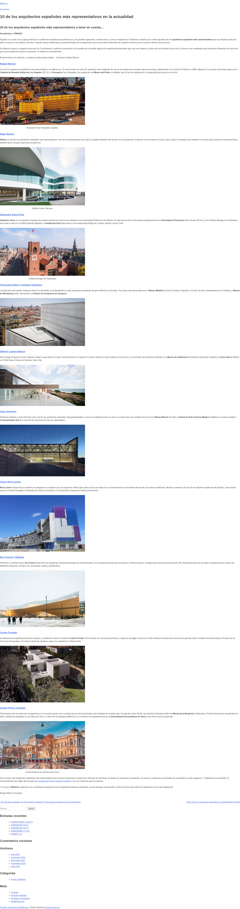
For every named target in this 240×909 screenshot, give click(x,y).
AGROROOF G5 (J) (19, 825)
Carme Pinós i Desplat (12, 708)
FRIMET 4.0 (16, 834)
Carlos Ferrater (8, 632)
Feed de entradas (19, 895)
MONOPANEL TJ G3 (20, 831)
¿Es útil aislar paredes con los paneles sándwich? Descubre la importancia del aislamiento (40, 802)
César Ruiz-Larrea (10, 482)
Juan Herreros (8, 411)
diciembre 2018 (18, 860)
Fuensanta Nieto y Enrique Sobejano (21, 285)
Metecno (4, 3)
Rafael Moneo (8, 63)
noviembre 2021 (18, 857)
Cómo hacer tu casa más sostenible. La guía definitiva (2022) (213, 802)
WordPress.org (17, 901)
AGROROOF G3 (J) (19, 828)
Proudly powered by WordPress (14, 907)
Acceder (14, 892)
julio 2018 (15, 866)
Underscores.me (52, 907)
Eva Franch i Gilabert (12, 557)
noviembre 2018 (18, 863)
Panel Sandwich (18, 879)
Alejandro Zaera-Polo (12, 214)
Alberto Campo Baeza (12, 351)
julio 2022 (15, 854)
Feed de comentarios (20, 898)
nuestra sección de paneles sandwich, (55, 781)
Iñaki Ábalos (7, 134)
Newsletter (5, 9)
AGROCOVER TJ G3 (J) (22, 822)
